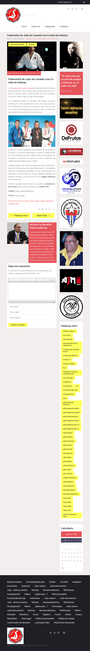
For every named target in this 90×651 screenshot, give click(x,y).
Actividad (11, 614)
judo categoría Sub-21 (71, 429)
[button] (10, 280)
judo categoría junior (70, 416)
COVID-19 (66, 360)
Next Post (42, 215)
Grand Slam (67, 386)
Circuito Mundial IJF (70, 355)
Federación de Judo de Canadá (22, 88)
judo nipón (67, 469)
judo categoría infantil (71, 412)
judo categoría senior (71, 421)
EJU (64, 368)
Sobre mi (35, 26)
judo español (68, 437)
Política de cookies (66, 618)
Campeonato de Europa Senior (70, 344)
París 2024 (67, 498)
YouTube (64, 582)
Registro (46, 614)
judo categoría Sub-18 (71, 425)
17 (62, 557)
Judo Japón (67, 457)
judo (64, 398)
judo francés (67, 449)
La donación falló (42, 622)
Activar (68, 614)
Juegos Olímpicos (47, 201)
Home (9, 39)
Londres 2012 (13, 203)
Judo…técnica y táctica (17, 590)
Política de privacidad (45, 618)
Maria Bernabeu (69, 490)
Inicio (24, 26)
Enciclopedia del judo (35, 582)
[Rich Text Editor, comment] (31, 291)
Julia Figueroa (68, 482)
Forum (36, 614)
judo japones (68, 453)
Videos (27, 594)
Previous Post (21, 215)
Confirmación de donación (18, 622)
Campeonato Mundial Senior (71, 350)
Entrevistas (12, 586)
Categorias (50, 26)
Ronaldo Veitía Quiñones (17, 73)
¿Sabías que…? (41, 594)
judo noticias (67, 473)
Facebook (25, 586)
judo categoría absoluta (68, 403)
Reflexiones (69, 590)
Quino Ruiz (67, 502)
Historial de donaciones (64, 622)
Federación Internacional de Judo (70, 373)
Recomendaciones (51, 590)
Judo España (67, 433)
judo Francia (67, 445)
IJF (77, 386)
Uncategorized (13, 594)
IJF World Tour (68, 394)
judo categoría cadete (71, 408)
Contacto (63, 26)
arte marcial (67, 339)
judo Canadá (34, 201)
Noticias (32, 44)
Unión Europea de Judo (69, 515)
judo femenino (68, 441)
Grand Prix (67, 382)
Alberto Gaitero (69, 331)
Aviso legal (26, 618)
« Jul (62, 567)
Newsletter (12, 618)
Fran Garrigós (68, 378)
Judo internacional (18, 39)
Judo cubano (39, 586)
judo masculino (68, 465)
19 (68, 557)
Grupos (79, 614)
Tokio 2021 (67, 510)
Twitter (52, 582)
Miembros (24, 614)
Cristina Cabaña (69, 364)
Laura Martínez (68, 486)
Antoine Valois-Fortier (20, 201)
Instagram (76, 582)
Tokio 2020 (67, 506)
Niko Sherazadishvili (70, 494)
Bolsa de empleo (14, 582)
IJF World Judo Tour (70, 390)
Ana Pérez (67, 335)
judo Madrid (67, 461)
